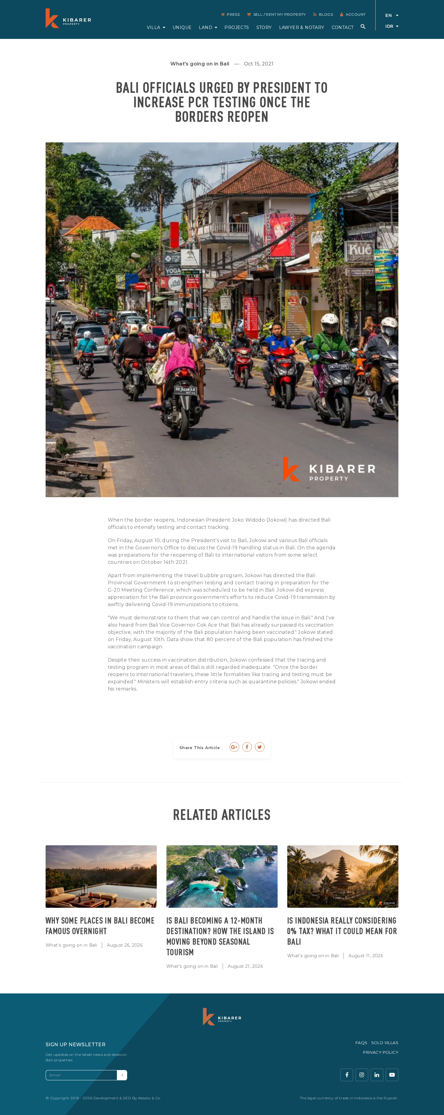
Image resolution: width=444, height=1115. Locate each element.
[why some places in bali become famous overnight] (101, 876)
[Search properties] (363, 26)
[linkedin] (377, 1075)
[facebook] (346, 1075)
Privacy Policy (380, 1052)
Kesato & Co (149, 1098)
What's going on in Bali (71, 945)
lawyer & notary (301, 27)
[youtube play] (392, 1075)
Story (264, 27)
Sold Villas (384, 1042)
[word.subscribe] (122, 1075)
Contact (343, 27)
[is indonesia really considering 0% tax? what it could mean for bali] (342, 876)
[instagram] (362, 1075)
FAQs (362, 1042)
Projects (236, 27)
